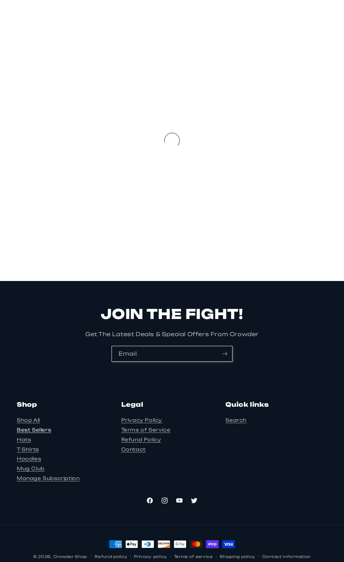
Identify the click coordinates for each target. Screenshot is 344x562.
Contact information (286, 556)
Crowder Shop (70, 556)
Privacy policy (150, 556)
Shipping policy (238, 556)
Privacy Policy (141, 420)
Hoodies (29, 458)
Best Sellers (34, 430)
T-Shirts (28, 449)
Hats (24, 439)
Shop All (28, 420)
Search (236, 420)
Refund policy (111, 556)
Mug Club (31, 468)
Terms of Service (146, 430)
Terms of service (193, 556)
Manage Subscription (48, 478)
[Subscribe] (224, 354)
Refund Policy (141, 439)
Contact (133, 449)
